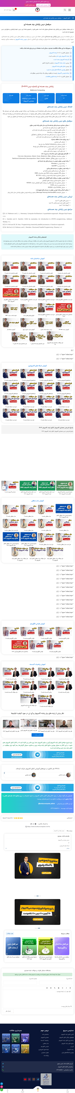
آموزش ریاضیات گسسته (37, 664)
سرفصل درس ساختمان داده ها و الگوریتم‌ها (62, 958)
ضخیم (70, 988)
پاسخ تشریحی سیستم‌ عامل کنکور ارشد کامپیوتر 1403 (45, 958)
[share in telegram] (35, 824)
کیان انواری (28, 775)
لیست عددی (47, 988)
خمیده (66, 988)
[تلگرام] (1, 1083)
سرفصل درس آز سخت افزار (13, 957)
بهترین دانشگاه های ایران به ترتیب (56, 70)
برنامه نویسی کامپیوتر (63, 73)
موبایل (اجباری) (33, 979)
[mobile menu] (69, 10)
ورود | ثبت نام (7, 10)
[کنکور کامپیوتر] (37, 10)
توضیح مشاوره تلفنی (42, 5)
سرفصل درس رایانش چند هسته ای (52, 18)
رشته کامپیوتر (53, 53)
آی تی (72, 1046)
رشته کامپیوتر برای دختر (62, 56)
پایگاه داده (46, 1056)
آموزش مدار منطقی (37, 500)
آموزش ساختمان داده (37, 258)
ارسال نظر (8, 1011)
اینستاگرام (33, 1079)
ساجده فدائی (62, 775)
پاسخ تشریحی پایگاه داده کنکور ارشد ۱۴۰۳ (29, 958)
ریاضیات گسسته (45, 1040)
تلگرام (38, 1079)
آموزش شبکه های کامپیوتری (37, 365)
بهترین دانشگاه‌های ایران (68, 1053)
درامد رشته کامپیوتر (60, 63)
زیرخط (62, 988)
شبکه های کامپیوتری (64, 846)
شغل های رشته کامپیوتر (58, 66)
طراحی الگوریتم (45, 1046)
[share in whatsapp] (33, 824)
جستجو (65, 10)
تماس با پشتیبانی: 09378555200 (64, 1070)
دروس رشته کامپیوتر (21, 39)
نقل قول (59, 988)
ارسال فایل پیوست (66, 1006)
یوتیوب (25, 1079)
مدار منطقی (46, 1043)
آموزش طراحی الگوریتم (37, 623)
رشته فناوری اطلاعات (51, 76)
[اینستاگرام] (1, 1086)
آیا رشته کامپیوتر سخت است (61, 59)
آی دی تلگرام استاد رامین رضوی (65, 1064)
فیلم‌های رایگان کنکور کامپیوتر (66, 1037)
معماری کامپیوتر (45, 1037)
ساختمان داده (45, 1034)
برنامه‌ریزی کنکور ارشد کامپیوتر (66, 1040)
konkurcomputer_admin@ (46, 804)
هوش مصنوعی (45, 1053)
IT (68, 843)
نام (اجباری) (69, 979)
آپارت (29, 1079)
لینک (55, 988)
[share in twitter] (31, 824)
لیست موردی (51, 988)
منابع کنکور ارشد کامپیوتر (67, 1043)
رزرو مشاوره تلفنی (30, 5)
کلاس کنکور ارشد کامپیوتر (67, 1034)
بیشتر (68, 848)
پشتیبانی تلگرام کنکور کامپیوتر (65, 1067)
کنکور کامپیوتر (66, 18)
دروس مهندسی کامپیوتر (59, 831)
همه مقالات (10, 933)
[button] (3, 487)
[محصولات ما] (37, 1091)
